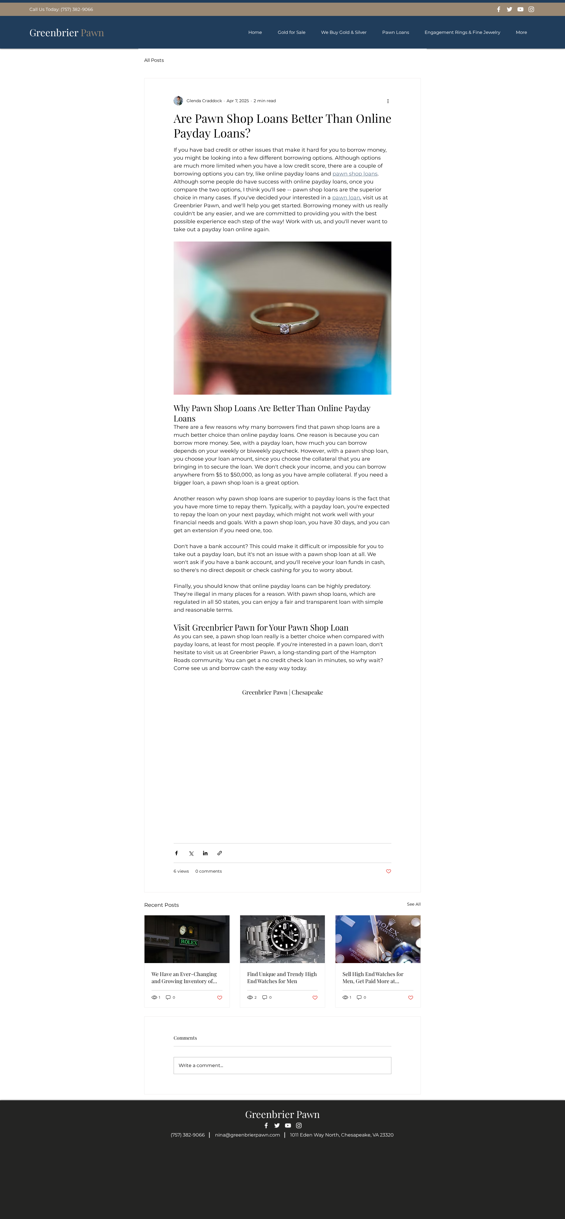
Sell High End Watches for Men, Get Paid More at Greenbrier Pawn (373, 977)
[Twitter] (509, 9)
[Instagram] (531, 9)
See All (414, 904)
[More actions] (387, 100)
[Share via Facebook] (176, 853)
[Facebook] (498, 9)
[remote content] (282, 762)
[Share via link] (219, 853)
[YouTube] (520, 9)
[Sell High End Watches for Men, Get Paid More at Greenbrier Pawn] (378, 939)
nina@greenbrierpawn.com (247, 1135)
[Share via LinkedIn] (205, 853)
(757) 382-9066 (188, 1135)
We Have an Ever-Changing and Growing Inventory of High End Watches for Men (184, 977)
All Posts (154, 60)
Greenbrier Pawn (282, 1113)
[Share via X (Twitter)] (191, 853)
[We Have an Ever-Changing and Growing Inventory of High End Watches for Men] (187, 939)
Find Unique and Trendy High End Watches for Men (282, 977)
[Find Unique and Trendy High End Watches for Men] (282, 939)
